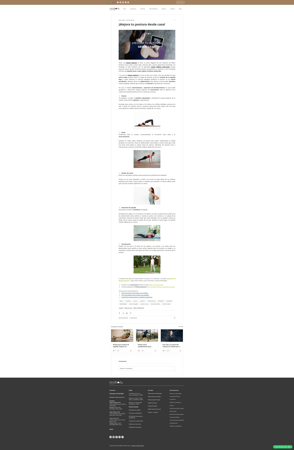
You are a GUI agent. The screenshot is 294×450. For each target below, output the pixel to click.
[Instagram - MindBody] (119, 437)
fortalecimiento (151, 301)
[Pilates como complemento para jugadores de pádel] (147, 335)
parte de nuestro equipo (177, 408)
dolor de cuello (166, 304)
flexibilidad (161, 301)
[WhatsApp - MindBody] (122, 437)
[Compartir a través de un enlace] (130, 313)
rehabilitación (123, 304)
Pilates (121, 301)
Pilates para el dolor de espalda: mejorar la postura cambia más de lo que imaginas (122, 346)
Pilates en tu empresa (175, 402)
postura (135, 301)
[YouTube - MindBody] (113, 437)
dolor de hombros (155, 304)
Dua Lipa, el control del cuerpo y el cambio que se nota (172, 346)
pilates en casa (144, 304)
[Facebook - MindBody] (116, 437)
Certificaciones (173, 423)
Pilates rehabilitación (138, 308)
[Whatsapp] (118, 2)
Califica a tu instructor (135, 424)
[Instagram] (128, 2)
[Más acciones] (174, 20)
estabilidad (169, 301)
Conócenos (173, 399)
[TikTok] (125, 2)
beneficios (128, 301)
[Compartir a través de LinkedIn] (127, 313)
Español (121, 308)
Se (170, 408)
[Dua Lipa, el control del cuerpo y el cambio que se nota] (172, 335)
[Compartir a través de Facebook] (119, 313)
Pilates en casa (128, 308)
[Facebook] (120, 2)
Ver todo (181, 326)
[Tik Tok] (110, 437)
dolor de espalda (133, 304)
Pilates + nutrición (153, 412)
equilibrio (142, 301)
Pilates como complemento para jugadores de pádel (144, 346)
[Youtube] (123, 2)
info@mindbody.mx (119, 397)
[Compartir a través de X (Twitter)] (123, 313)
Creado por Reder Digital (137, 445)
